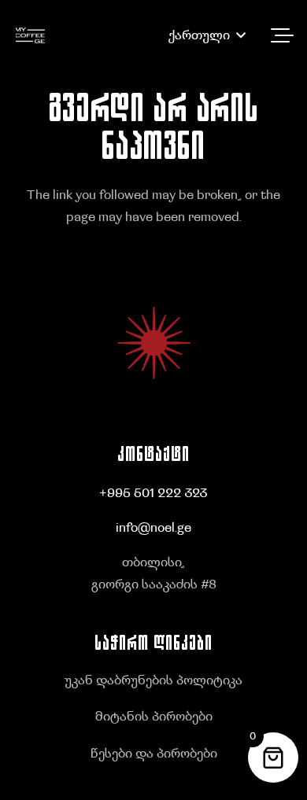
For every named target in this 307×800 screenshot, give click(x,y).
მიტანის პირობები (154, 717)
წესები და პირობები (154, 754)
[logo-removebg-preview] (30, 35)
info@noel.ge (153, 528)
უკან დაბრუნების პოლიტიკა (153, 680)
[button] (206, 35)
